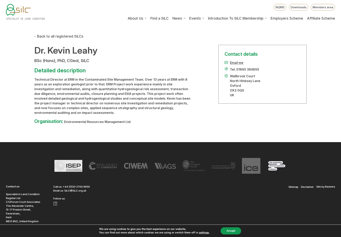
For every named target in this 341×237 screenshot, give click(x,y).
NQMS (280, 7)
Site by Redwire (325, 186)
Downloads (298, 7)
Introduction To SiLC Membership (235, 18)
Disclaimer (307, 186)
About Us (135, 18)
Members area (323, 7)
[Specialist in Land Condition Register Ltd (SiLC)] (25, 12)
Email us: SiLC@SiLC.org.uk (69, 190)
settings (204, 232)
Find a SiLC (159, 18)
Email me (236, 63)
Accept (231, 231)
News (177, 18)
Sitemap (293, 186)
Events (195, 18)
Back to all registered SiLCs (60, 36)
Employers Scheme (287, 18)
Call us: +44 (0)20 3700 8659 (71, 186)
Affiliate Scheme (321, 18)
